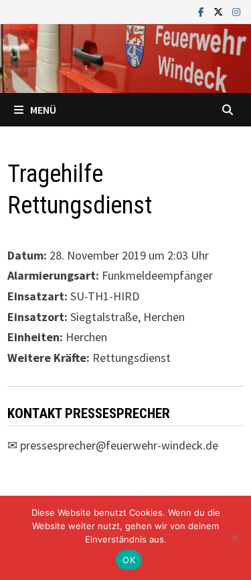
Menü (43, 109)
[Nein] (234, 538)
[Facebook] (202, 11)
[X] (219, 11)
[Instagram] (236, 11)
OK (128, 560)
